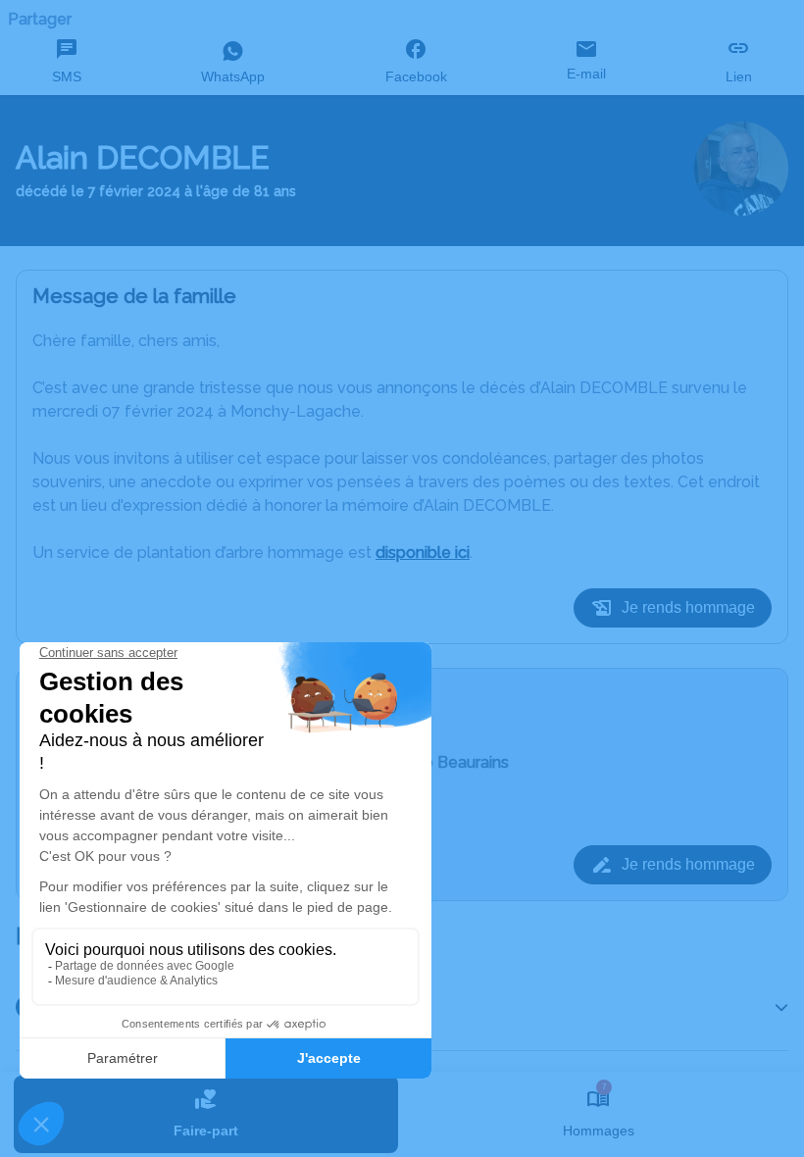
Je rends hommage (688, 607)
